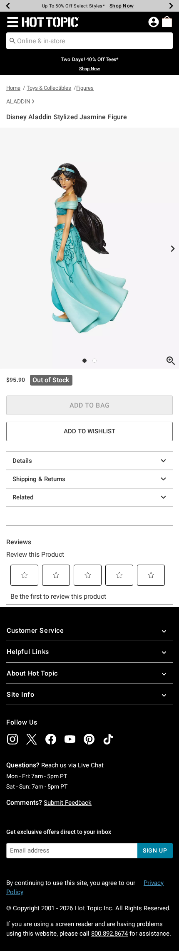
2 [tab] (94, 361)
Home (13, 88)
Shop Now (121, 6)
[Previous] (8, 5)
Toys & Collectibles (49, 88)
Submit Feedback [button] (68, 802)
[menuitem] (167, 21)
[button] (11, 22)
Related (22, 497)
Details (22, 460)
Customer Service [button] (35, 630)
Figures (85, 88)
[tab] (89, 248)
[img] (12, 739)
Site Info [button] (20, 694)
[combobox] (89, 40)
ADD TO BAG (90, 405)
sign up (155, 850)
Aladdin (18, 101)
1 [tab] (84, 361)
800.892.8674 (109, 933)
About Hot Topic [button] (32, 673)
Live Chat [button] (91, 765)
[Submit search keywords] (12, 40)
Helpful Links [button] (28, 652)
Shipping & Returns (38, 479)
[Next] (171, 5)
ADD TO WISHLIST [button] (89, 431)
